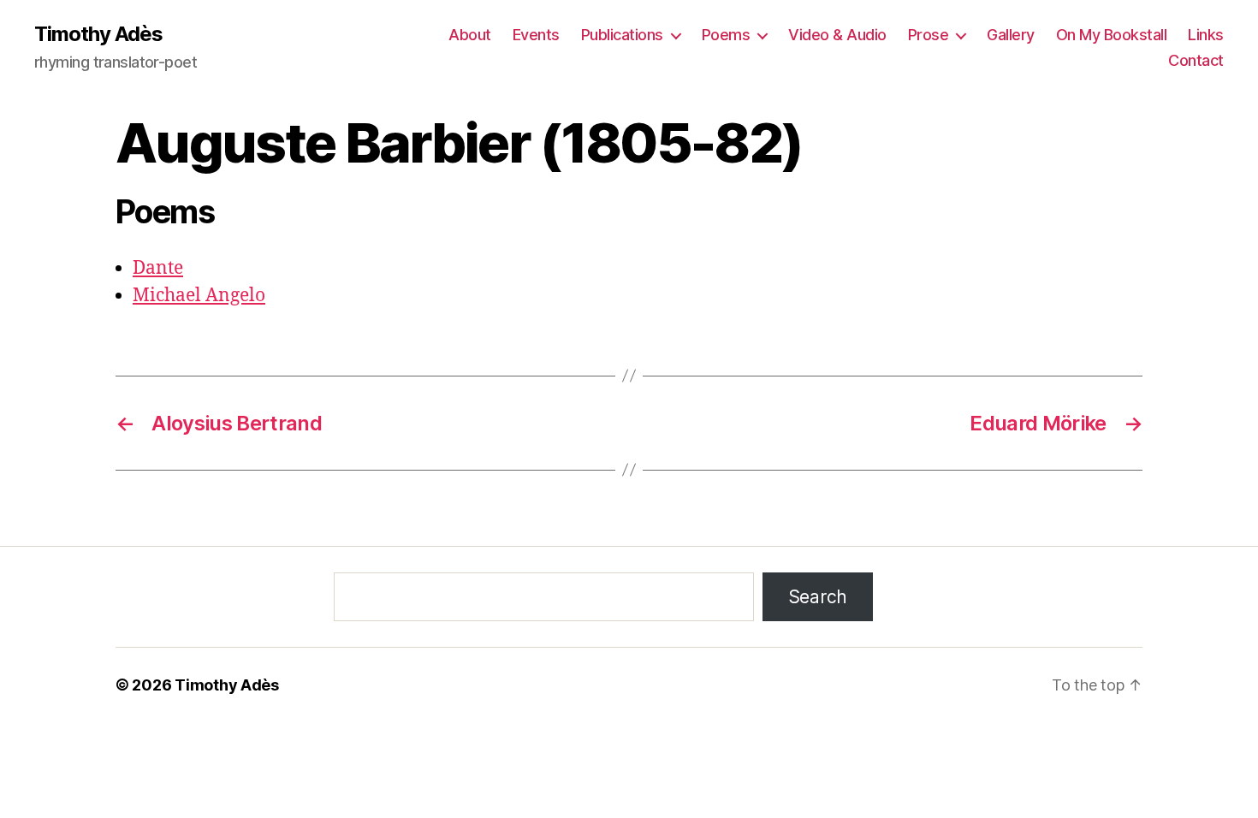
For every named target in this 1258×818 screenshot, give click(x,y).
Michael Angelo (199, 295)
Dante (158, 268)
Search (817, 597)
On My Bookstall (1111, 35)
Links (1206, 35)
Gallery (1011, 35)
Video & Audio (837, 35)
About (469, 35)
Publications (622, 35)
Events (536, 35)
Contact (1196, 60)
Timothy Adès (98, 34)
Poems (726, 35)
